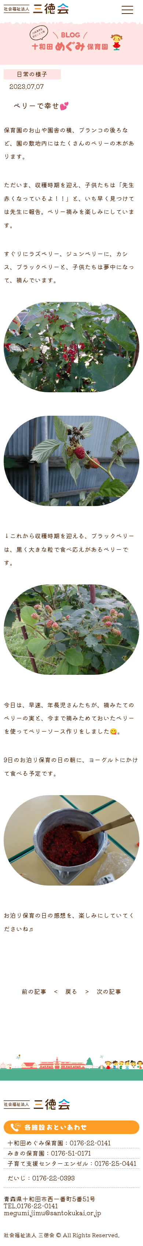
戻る (71, 991)
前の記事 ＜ (40, 991)
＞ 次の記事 (102, 991)
